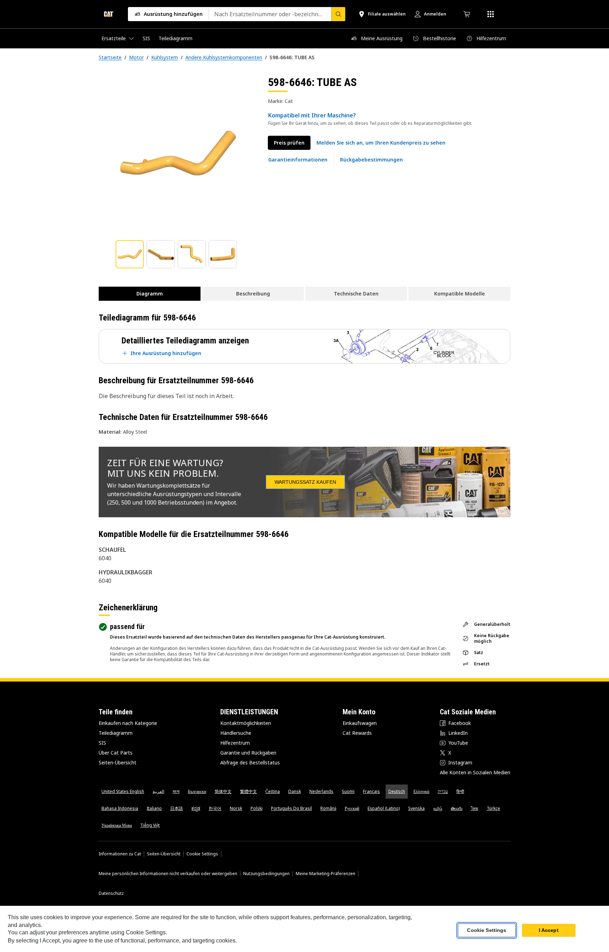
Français (371, 791)
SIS (102, 742)
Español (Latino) (384, 808)
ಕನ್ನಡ (195, 808)
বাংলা (176, 791)
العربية (158, 791)
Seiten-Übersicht (117, 762)
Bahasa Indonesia (120, 808)
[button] (380, 143)
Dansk (294, 791)
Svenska (416, 808)
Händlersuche (235, 733)
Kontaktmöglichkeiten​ (245, 723)
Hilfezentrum (235, 742)
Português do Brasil (291, 808)
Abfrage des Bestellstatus (250, 762)
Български (197, 791)
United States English (123, 791)
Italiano (154, 808)
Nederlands (321, 791)
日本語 (176, 808)
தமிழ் (437, 808)
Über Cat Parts (116, 752)
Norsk (236, 808)
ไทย (474, 808)
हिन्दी (460, 791)
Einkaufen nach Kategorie (128, 723)
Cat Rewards (357, 733)
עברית (443, 791)
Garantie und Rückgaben (248, 752)
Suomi (348, 791)
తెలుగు (456, 808)
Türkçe (493, 808)
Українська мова (117, 825)
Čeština (272, 791)
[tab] (130, 254)
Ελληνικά (421, 791)
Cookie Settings (202, 854)
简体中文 (223, 791)
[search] (338, 14)
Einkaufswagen (360, 723)
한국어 (215, 808)
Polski (257, 808)
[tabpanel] (178, 154)
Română (328, 808)
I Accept (549, 930)
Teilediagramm (116, 733)
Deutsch (396, 791)
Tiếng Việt (150, 825)
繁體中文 (248, 791)
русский (352, 808)
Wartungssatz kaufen (305, 482)
